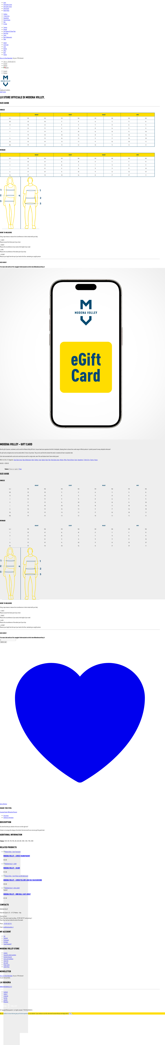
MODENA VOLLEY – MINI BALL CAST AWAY (17, 894)
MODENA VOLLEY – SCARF (11, 868)
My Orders (5, 942)
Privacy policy (6, 965)
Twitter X (6, 812)
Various (5, 54)
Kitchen (5, 49)
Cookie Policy (6, 967)
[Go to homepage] (5, 86)
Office (4, 51)
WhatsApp (10, 812)
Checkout (5, 938)
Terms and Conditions (8, 959)
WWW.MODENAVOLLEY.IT (6, 987)
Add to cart (3, 642)
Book (4, 53)
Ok (70, 1013)
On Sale (5, 24)
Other (4, 39)
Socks (4, 35)
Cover (4, 47)
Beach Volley (6, 10)
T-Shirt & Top (6, 16)
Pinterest (15, 812)
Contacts (5, 953)
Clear (20, 469)
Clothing (5, 14)
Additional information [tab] (8, 817)
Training (5, 27)
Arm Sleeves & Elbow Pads (9, 31)
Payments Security (7, 957)
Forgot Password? (7, 944)
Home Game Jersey (7, 4)
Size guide (5, 963)
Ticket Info (5, 961)
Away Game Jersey (7, 6)
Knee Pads (5, 33)
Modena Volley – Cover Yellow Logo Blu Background (22, 880)
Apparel (5, 29)
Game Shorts (6, 8)
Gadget (5, 43)
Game (4, 3)
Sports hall (5, 45)
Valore (7, 469)
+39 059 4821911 (7, 923)
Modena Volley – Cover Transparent (16, 855)
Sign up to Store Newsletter (6, 58)
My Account (6, 940)
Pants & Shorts (6, 20)
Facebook (2, 812)
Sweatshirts (6, 18)
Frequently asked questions (9, 955)
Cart (4, 936)
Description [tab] (6, 815)
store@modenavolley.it (8, 927)
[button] (3, 92)
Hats (4, 22)
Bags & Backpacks (7, 37)
